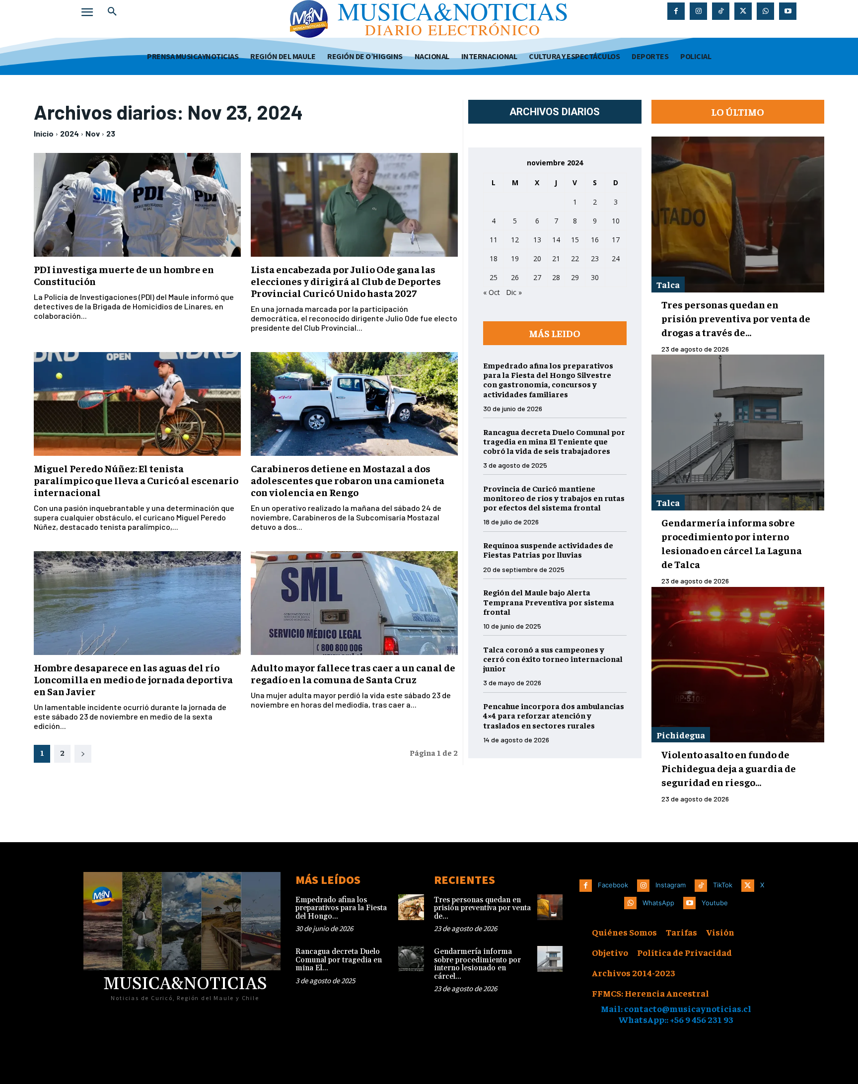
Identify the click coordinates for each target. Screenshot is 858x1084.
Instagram (670, 885)
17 (616, 239)
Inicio (44, 133)
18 (494, 258)
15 (575, 239)
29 (575, 277)
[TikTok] (720, 11)
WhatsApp (658, 903)
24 (616, 258)
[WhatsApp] (765, 11)
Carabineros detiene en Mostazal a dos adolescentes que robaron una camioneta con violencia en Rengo (347, 480)
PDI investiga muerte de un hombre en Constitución (124, 275)
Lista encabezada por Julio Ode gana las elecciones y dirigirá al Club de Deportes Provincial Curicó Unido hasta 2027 (346, 281)
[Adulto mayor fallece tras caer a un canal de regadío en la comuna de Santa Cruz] (354, 603)
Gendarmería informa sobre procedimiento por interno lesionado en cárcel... (477, 964)
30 (595, 277)
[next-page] (82, 754)
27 (537, 277)
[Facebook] (676, 11)
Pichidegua (680, 734)
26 (515, 277)
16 (595, 239)
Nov (92, 133)
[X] (743, 11)
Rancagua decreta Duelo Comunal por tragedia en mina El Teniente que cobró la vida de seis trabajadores (554, 441)
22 (575, 258)
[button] (112, 12)
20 (537, 258)
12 (515, 239)
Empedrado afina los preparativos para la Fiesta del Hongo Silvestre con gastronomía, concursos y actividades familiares (548, 379)
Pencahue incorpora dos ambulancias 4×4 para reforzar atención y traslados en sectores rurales (553, 715)
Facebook (613, 885)
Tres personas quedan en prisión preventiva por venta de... (482, 908)
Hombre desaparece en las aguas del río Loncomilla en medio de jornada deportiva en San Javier (133, 679)
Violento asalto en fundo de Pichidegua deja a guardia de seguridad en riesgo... (728, 768)
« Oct (491, 292)
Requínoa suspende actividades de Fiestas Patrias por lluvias (548, 549)
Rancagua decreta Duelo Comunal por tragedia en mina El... (338, 960)
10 (616, 220)
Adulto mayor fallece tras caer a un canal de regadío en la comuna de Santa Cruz (353, 673)
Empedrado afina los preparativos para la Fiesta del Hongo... (341, 908)
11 (494, 239)
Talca (668, 284)
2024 (69, 133)
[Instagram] (698, 11)
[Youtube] (787, 11)
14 (556, 239)
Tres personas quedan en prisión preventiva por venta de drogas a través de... (735, 318)
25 (494, 277)
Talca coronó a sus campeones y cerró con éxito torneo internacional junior (553, 658)
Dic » (514, 292)
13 (537, 239)
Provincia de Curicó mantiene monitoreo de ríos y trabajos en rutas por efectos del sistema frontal (554, 497)
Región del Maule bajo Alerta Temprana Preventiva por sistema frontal (548, 601)
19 (515, 258)
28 (556, 277)
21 (556, 258)
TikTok (722, 885)
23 (110, 133)
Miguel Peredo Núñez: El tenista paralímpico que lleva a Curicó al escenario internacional (136, 480)
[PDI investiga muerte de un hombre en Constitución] (137, 205)
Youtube (715, 903)
